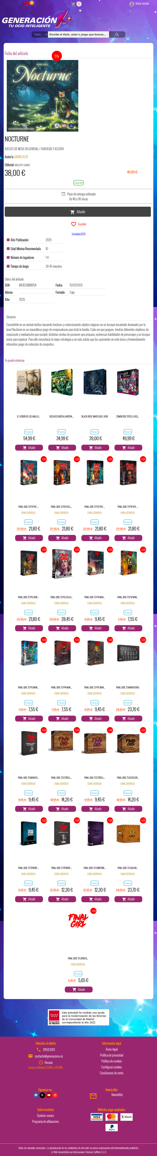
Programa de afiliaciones (45, 1121)
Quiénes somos (45, 1115)
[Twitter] (42, 1095)
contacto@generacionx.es (49, 1056)
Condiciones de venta (111, 1072)
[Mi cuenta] (132, 3)
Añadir (80, 211)
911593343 (49, 1049)
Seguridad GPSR (78, 233)
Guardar (81, 223)
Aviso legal (112, 1049)
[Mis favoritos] (27, 3)
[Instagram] (55, 1095)
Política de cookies (111, 1061)
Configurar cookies (111, 1067)
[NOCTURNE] (42, 96)
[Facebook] (36, 1095)
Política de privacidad (111, 1055)
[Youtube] (49, 1095)
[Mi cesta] (73, 3)
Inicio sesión (142, 3)
